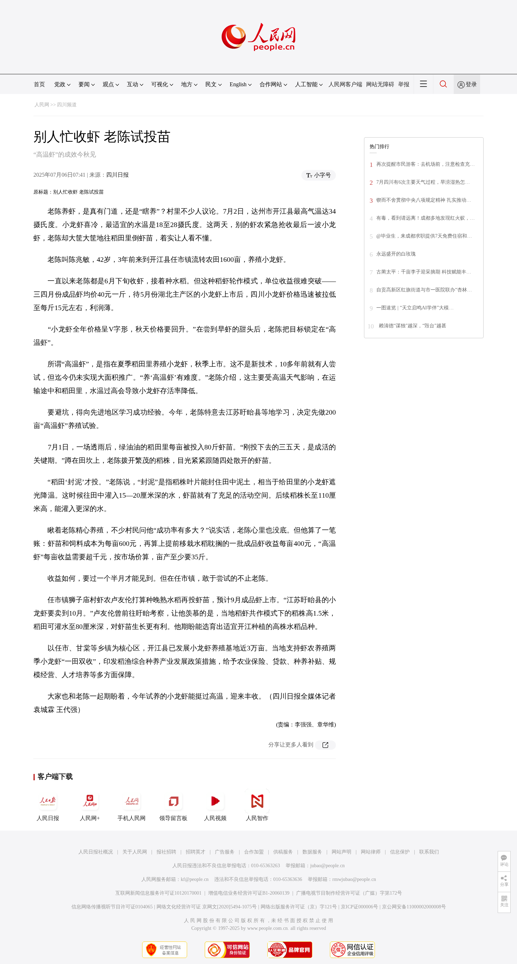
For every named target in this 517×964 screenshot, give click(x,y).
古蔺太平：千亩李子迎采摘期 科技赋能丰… (423, 272)
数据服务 (312, 852)
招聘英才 (195, 852)
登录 (471, 84)
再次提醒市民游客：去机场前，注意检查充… (425, 164)
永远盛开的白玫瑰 (396, 254)
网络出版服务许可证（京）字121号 (299, 906)
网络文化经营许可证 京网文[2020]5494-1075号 (207, 906)
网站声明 (341, 852)
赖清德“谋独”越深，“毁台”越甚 (411, 325)
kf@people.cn (195, 879)
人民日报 (48, 818)
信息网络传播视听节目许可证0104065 (112, 906)
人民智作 (257, 818)
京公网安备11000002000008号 (414, 906)
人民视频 (215, 818)
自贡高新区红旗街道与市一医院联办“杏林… (424, 289)
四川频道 (67, 104)
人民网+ (90, 818)
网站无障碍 (380, 84)
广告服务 (225, 852)
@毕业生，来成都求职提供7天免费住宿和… (424, 236)
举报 (403, 84)
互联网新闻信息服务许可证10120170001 (158, 893)
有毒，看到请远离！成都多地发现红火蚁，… (425, 218)
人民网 (41, 104)
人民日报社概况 (95, 852)
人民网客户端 (345, 84)
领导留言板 (173, 818)
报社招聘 (166, 852)
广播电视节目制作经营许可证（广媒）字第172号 (349, 893)
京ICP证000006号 (359, 906)
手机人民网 (131, 818)
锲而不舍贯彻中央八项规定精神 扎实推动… (423, 200)
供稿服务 (283, 852)
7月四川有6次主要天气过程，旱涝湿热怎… (423, 182)
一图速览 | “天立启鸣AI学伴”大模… (415, 307)
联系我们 (429, 852)
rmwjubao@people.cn (354, 879)
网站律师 (371, 852)
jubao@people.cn (327, 865)
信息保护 (400, 852)
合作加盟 (254, 852)
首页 (39, 84)
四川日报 (117, 175)
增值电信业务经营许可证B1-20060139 (248, 893)
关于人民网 (134, 852)
